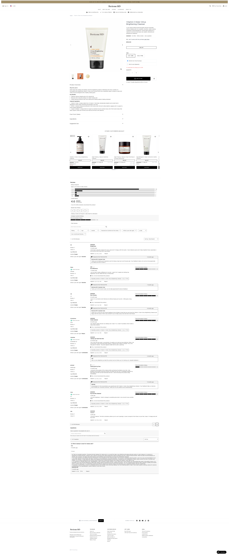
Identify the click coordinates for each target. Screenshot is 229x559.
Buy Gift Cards (128, 531)
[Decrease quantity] (128, 72)
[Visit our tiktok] (145, 520)
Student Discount (93, 536)
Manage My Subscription (112, 538)
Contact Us (109, 532)
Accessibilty (144, 536)
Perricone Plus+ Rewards (95, 532)
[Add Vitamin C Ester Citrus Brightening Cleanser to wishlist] (88, 136)
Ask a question (148, 35)
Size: (127, 52)
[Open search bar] (210, 6)
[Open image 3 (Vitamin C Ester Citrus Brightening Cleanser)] (88, 76)
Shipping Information (111, 534)
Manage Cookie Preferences (75, 534)
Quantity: (129, 69)
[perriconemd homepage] (115, 6)
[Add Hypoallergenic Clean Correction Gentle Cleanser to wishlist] (155, 136)
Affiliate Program (93, 538)
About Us (92, 531)
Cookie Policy (145, 534)
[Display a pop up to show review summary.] (102, 162)
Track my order (110, 535)
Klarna (108, 541)
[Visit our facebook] (136, 520)
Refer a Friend (93, 539)
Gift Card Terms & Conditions (131, 532)
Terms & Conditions (146, 531)
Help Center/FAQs (111, 531)
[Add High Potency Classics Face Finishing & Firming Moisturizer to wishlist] (133, 136)
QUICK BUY (80, 167)
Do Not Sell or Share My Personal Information (77, 537)
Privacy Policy (145, 532)
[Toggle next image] (122, 45)
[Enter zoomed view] (121, 69)
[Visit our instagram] (139, 520)
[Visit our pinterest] (148, 520)
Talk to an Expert (93, 534)
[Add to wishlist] (154, 78)
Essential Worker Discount (95, 535)
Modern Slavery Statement (147, 535)
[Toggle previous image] (71, 45)
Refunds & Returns (111, 536)
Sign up (101, 520)
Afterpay (109, 539)
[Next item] (158, 152)
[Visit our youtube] (142, 520)
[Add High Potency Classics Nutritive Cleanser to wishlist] (110, 136)
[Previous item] (71, 152)
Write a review (140, 35)
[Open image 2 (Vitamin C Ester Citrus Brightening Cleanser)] (80, 76)
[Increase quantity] (136, 72)
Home (71, 15)
